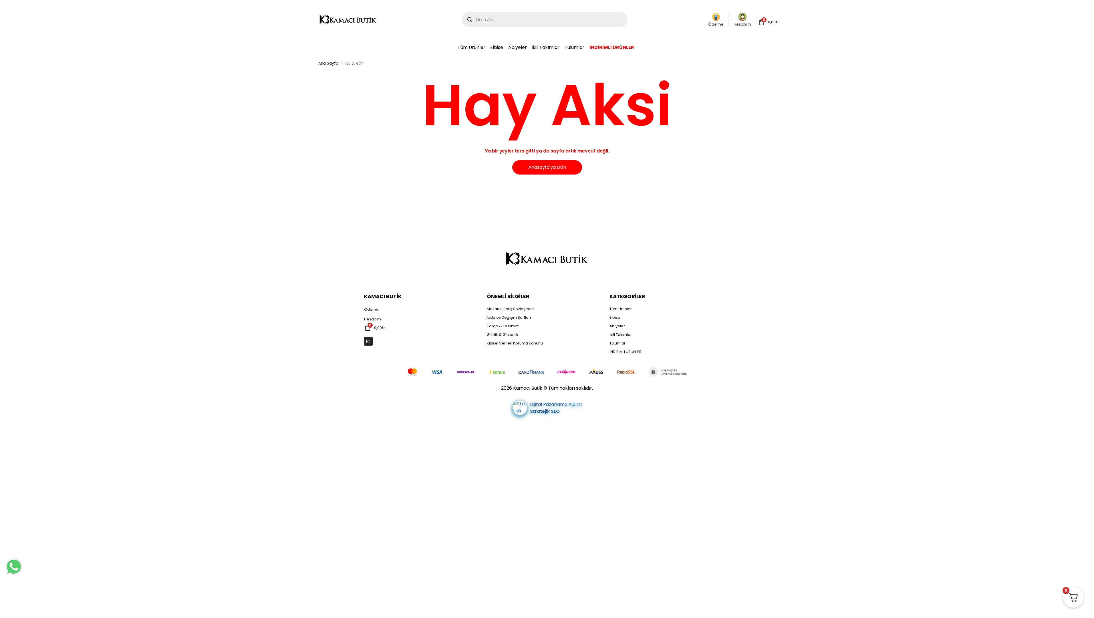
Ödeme (716, 24)
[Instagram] (368, 341)
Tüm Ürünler (620, 309)
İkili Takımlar (620, 334)
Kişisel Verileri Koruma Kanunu (515, 343)
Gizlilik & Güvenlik (502, 334)
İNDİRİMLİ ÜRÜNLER (625, 351)
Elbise (614, 317)
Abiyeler (617, 326)
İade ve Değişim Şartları (509, 317)
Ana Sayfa (328, 63)
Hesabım (742, 24)
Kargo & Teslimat (503, 326)
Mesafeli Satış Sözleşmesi (511, 309)
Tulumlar (617, 343)
